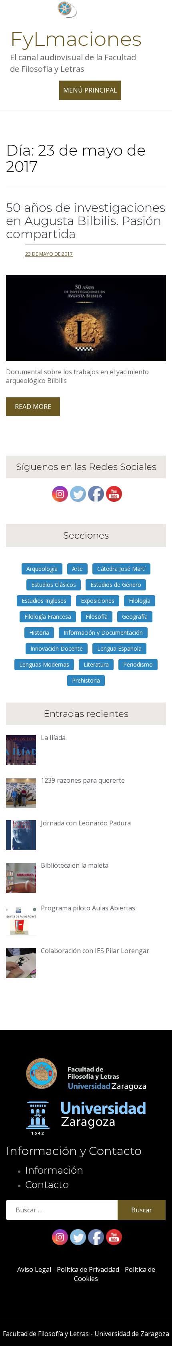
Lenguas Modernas (44, 664)
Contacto (47, 1184)
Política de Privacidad (88, 1269)
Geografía (135, 616)
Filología (139, 600)
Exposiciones (97, 600)
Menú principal (92, 92)
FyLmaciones (76, 39)
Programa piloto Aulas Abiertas (88, 908)
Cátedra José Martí (121, 568)
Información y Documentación (103, 632)
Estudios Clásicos (53, 584)
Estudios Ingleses (44, 600)
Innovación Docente (56, 648)
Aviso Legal (34, 1269)
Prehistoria (86, 680)
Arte (77, 568)
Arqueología (42, 568)
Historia (39, 632)
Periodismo (138, 664)
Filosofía (97, 616)
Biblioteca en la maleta (74, 865)
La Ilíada (53, 737)
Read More (33, 406)
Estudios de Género (115, 584)
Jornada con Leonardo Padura (86, 823)
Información (54, 1170)
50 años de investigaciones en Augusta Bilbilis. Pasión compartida (85, 220)
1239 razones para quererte (83, 780)
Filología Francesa (47, 616)
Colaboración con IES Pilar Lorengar (95, 950)
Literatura (96, 664)
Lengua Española (119, 648)
